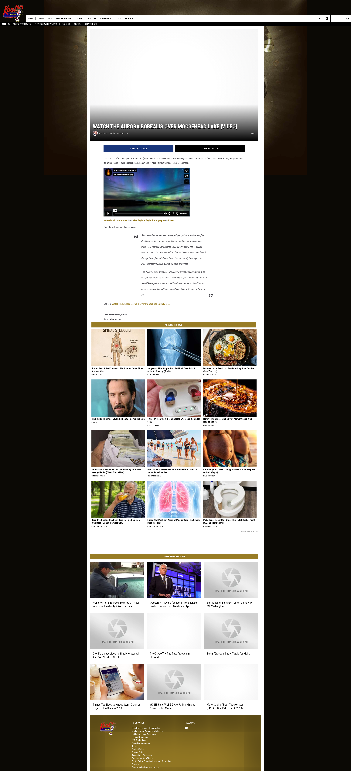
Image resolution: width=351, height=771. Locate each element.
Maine (117, 315)
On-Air (41, 18)
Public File (136, 734)
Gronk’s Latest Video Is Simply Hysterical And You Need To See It (116, 655)
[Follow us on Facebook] (334, 18)
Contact (129, 18)
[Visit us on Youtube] (187, 727)
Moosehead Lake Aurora (115, 220)
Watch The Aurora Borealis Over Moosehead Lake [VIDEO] (141, 304)
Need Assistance (149, 734)
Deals (118, 18)
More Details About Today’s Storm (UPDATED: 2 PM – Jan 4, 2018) (226, 706)
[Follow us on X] (340, 18)
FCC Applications (139, 740)
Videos (118, 319)
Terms (135, 746)
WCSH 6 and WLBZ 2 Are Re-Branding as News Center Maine (172, 706)
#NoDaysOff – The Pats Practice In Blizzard (170, 655)
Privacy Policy (138, 752)
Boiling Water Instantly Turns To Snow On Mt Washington (230, 604)
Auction (77, 24)
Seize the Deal (91, 24)
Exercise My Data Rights (142, 758)
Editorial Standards (140, 737)
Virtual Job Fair (63, 18)
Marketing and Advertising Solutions (147, 731)
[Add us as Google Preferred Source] (327, 18)
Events (79, 18)
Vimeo (171, 220)
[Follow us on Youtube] (347, 18)
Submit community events (46, 24)
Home (30, 18)
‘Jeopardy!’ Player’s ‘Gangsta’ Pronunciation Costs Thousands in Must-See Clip (174, 604)
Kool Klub (66, 24)
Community (105, 18)
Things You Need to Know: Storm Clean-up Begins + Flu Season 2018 (117, 706)
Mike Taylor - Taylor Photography (148, 220)
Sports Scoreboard (22, 24)
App (50, 18)
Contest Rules (138, 749)
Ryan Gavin (103, 133)
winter (124, 315)
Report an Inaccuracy (141, 743)
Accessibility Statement (142, 755)
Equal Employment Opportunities (146, 728)
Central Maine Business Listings (145, 767)
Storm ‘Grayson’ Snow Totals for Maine (228, 653)
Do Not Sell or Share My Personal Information (151, 761)
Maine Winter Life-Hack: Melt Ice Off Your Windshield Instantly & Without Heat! (116, 604)
